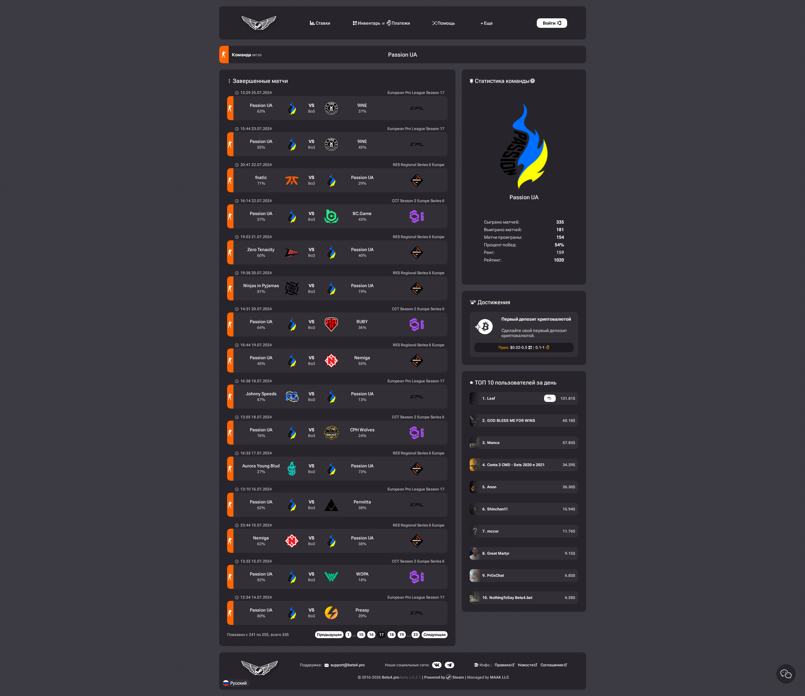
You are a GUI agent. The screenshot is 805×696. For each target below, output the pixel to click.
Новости (526, 665)
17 (381, 634)
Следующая (435, 634)
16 (371, 634)
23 (415, 634)
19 (401, 634)
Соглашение (552, 665)
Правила (503, 665)
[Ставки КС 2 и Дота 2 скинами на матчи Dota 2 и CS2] (259, 23)
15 (361, 634)
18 (391, 634)
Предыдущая (329, 634)
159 (560, 252)
